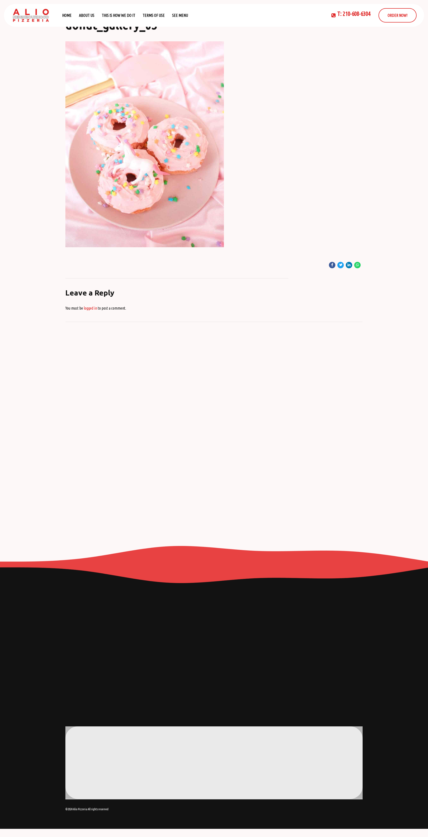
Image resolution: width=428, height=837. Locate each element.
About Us (86, 15)
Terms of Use (154, 15)
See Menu (180, 15)
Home (67, 15)
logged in (90, 308)
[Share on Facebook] (332, 265)
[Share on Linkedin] (349, 265)
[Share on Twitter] (340, 265)
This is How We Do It (118, 15)
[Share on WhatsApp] (357, 265)
